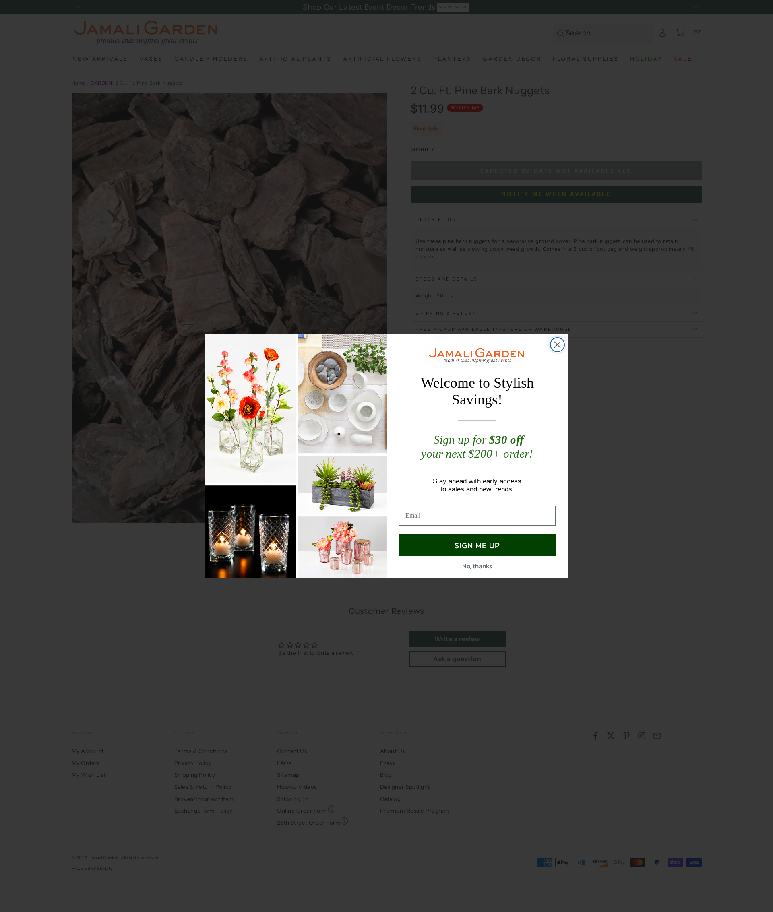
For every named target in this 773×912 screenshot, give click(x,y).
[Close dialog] (557, 345)
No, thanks (477, 566)
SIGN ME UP (477, 545)
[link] (477, 355)
